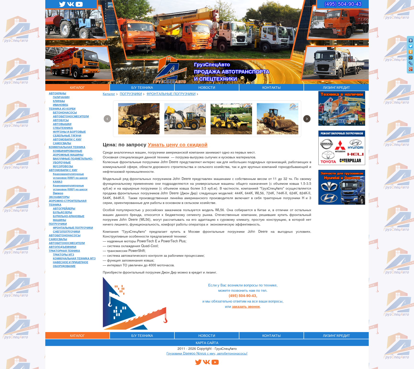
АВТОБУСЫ (61, 120)
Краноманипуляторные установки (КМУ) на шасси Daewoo (70, 189)
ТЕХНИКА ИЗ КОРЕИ (62, 108)
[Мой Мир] (410, 56)
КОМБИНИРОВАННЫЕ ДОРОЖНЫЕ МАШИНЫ (68, 152)
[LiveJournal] (410, 62)
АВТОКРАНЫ (57, 93)
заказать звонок (246, 306)
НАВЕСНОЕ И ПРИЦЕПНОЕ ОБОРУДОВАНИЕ (70, 264)
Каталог (109, 93)
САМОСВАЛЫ (62, 143)
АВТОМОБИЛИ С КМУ (67, 139)
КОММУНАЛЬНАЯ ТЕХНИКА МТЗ (74, 258)
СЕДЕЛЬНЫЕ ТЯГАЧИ (67, 135)
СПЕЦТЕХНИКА (63, 128)
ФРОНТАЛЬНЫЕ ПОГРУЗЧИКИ (73, 227)
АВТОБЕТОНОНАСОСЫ (64, 235)
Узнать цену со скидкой (177, 144)
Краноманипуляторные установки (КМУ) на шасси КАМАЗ (70, 177)
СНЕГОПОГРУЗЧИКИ (66, 231)
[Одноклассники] (410, 51)
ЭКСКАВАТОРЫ (59, 197)
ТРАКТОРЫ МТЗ (63, 254)
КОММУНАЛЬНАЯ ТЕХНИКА (67, 147)
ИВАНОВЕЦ (60, 105)
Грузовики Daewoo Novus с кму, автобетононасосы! (207, 353)
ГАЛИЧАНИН (61, 97)
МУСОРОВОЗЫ (63, 166)
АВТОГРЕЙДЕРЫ (64, 208)
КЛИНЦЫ (59, 101)
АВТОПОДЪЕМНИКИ (62, 247)
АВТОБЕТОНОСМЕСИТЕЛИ (71, 116)
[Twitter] (410, 45)
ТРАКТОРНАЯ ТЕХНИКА (64, 250)
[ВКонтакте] (410, 39)
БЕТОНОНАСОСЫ (65, 112)
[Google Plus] (410, 68)
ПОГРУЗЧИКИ (58, 224)
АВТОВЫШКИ (62, 124)
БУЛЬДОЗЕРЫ (62, 212)
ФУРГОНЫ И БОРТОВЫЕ (69, 131)
